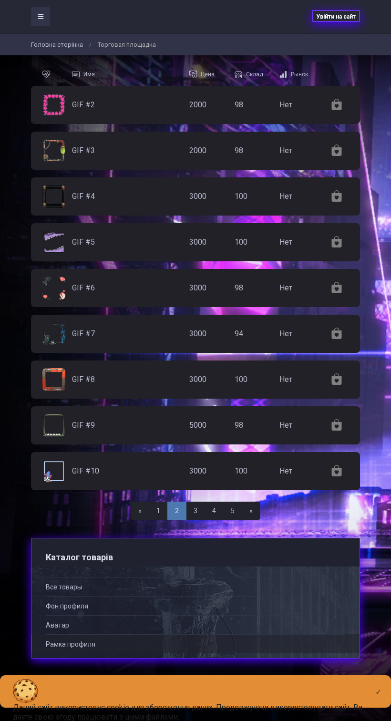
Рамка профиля (70, 644)
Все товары (64, 587)
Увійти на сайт (336, 16)
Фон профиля (67, 606)
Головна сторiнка (57, 44)
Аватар (57, 625)
